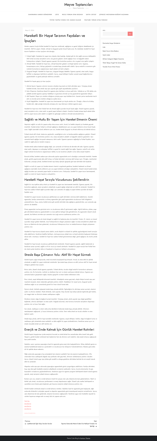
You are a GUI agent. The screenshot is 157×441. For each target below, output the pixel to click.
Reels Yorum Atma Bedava (72, 14)
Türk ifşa (26, 401)
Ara (104, 30)
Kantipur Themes (85, 438)
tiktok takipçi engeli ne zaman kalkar (65, 20)
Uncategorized (29, 413)
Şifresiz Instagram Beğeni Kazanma (114, 14)
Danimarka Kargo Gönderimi (40, 14)
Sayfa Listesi (91, 14)
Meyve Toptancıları (78, 4)
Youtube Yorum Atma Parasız (95, 20)
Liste (57, 14)
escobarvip (27, 404)
